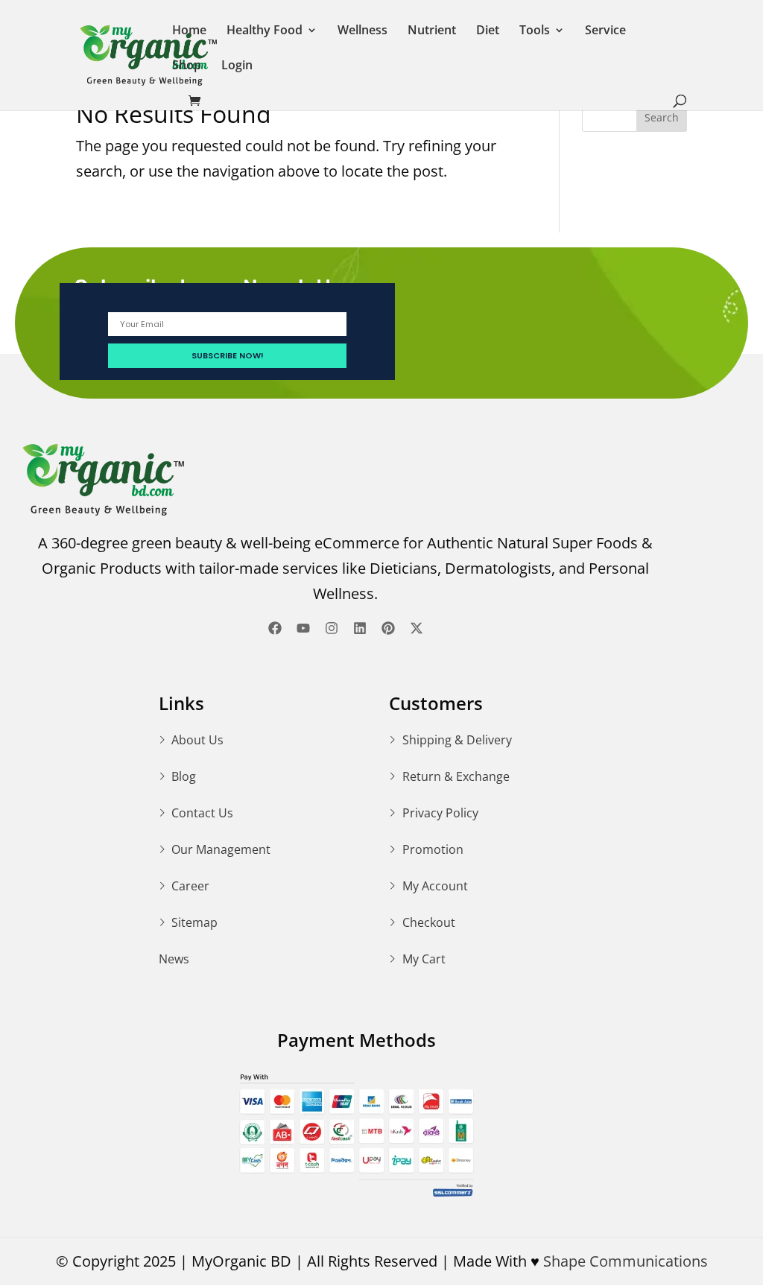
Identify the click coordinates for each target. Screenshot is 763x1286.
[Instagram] (331, 628)
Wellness (362, 31)
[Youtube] (303, 628)
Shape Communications (625, 1261)
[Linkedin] (360, 628)
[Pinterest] (388, 628)
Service (605, 31)
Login (237, 66)
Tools (534, 31)
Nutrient (432, 31)
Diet (487, 31)
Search (662, 117)
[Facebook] (275, 628)
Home (189, 31)
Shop (186, 66)
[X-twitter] (416, 628)
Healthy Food (265, 31)
